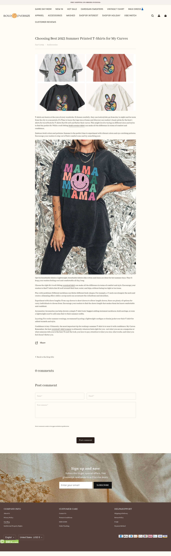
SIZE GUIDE (63, 522)
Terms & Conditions (65, 518)
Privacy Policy (8, 518)
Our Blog (7, 522)
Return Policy (119, 518)
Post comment (85, 440)
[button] (152, 15)
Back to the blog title (45, 357)
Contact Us (62, 513)
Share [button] (42, 343)
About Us (7, 513)
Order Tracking (64, 526)
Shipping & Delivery (121, 513)
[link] (88, 15)
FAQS (116, 522)
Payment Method (120, 526)
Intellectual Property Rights (13, 526)
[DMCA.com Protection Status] (9, 542)
